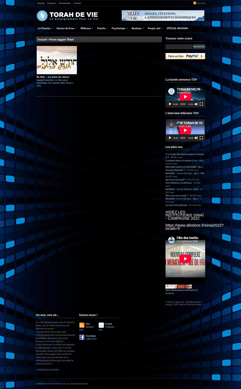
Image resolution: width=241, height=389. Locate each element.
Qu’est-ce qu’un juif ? (175, 180)
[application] (185, 96)
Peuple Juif (154, 28)
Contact (77, 3)
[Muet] (196, 104)
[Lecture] (170, 104)
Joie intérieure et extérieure (178, 183)
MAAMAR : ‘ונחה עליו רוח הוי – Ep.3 (181, 189)
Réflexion (86, 28)
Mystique (136, 28)
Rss (86, 327)
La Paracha (44, 28)
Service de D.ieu (65, 28)
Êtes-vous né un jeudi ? (176, 195)
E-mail (106, 327)
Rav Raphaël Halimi (56, 83)
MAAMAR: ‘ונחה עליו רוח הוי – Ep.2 (181, 199)
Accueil (40, 3)
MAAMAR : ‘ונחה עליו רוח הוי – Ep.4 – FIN (184, 173)
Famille (101, 28)
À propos (51, 3)
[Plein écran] (201, 104)
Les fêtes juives (61, 80)
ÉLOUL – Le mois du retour (53, 76)
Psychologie (118, 28)
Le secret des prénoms (176, 205)
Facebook (91, 337)
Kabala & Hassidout (45, 80)
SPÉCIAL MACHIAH (177, 28)
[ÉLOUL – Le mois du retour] (57, 73)
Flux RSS (201, 3)
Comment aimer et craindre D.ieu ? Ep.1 (184, 160)
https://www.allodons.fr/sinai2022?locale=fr (194, 227)
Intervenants (65, 3)
